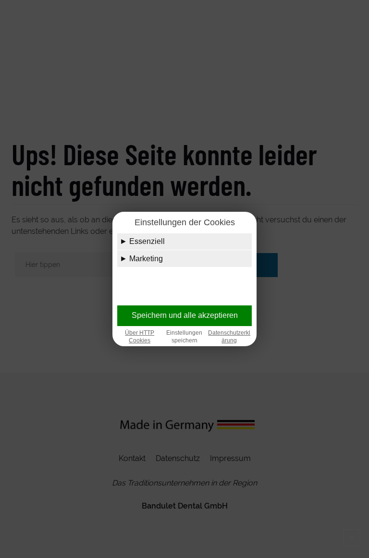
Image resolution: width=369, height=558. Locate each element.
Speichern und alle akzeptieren (185, 315)
